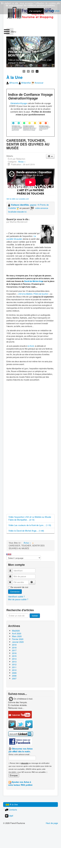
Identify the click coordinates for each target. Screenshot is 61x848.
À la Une (14, 77)
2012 (14, 664)
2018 (14, 647)
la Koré (31, 346)
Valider (35, 615)
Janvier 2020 (18, 641)
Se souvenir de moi (19, 587)
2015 (14, 655)
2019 (14, 644)
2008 (14, 675)
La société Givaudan (21, 237)
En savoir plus (52, 10)
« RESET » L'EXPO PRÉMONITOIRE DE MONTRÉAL (22, 51)
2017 (14, 650)
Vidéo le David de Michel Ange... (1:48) (26, 530)
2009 (14, 672)
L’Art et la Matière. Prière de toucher (33, 293)
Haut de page (52, 823)
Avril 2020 (16, 633)
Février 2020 (17, 639)
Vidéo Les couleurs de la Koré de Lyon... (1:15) (29, 525)
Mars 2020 (17, 636)
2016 (14, 653)
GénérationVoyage (18, 103)
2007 (14, 678)
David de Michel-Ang (33, 281)
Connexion (15, 591)
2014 (14, 658)
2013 (14, 661)
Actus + (21, 161)
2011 (14, 667)
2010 (14, 670)
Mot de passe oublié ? (18, 599)
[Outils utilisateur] (50, 156)
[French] (7, 553)
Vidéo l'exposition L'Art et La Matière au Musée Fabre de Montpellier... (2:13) (29, 518)
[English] (10, 553)
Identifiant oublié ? (16, 596)
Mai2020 (16, 630)
